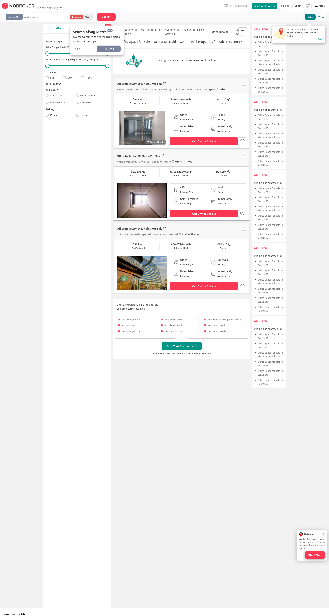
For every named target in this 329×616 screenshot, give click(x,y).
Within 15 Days (88, 95)
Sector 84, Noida (131, 325)
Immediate (55, 95)
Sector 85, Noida (174, 319)
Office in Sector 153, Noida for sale (139, 83)
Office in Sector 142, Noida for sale (139, 228)
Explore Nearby (216, 89)
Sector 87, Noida (131, 319)
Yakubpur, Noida (174, 325)
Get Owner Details (204, 141)
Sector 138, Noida (174, 331)
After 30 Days (87, 102)
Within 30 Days (57, 102)
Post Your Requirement (182, 346)
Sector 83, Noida (131, 331)
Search (106, 17)
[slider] (47, 53)
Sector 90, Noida (217, 325)
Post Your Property (264, 6)
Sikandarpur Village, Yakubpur (225, 319)
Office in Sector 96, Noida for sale (139, 156)
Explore (108, 49)
